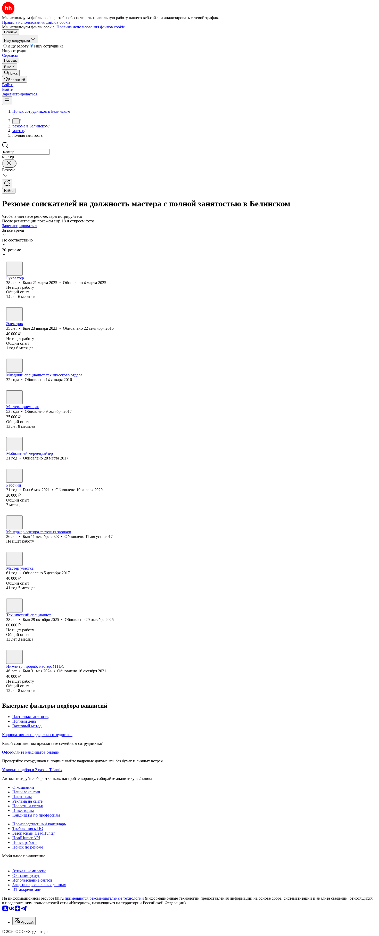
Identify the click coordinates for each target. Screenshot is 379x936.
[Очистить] (9, 163)
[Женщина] (14, 269)
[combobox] (26, 152)
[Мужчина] (14, 314)
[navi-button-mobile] (7, 100)
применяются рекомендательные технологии (104, 898)
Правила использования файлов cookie (90, 27)
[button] (7, 85)
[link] (11, 73)
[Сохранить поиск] (7, 184)
